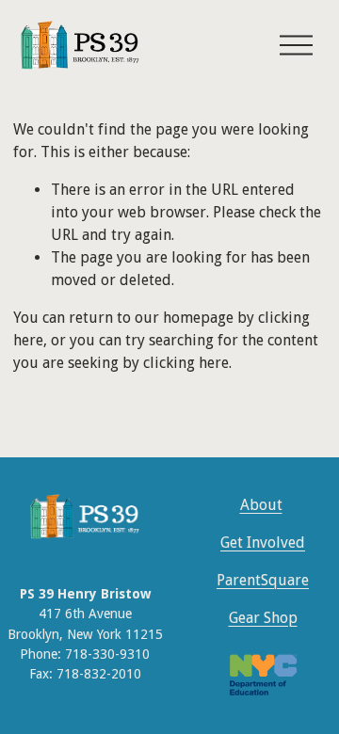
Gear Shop (263, 618)
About (261, 505)
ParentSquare (263, 580)
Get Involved (262, 542)
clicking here (186, 363)
